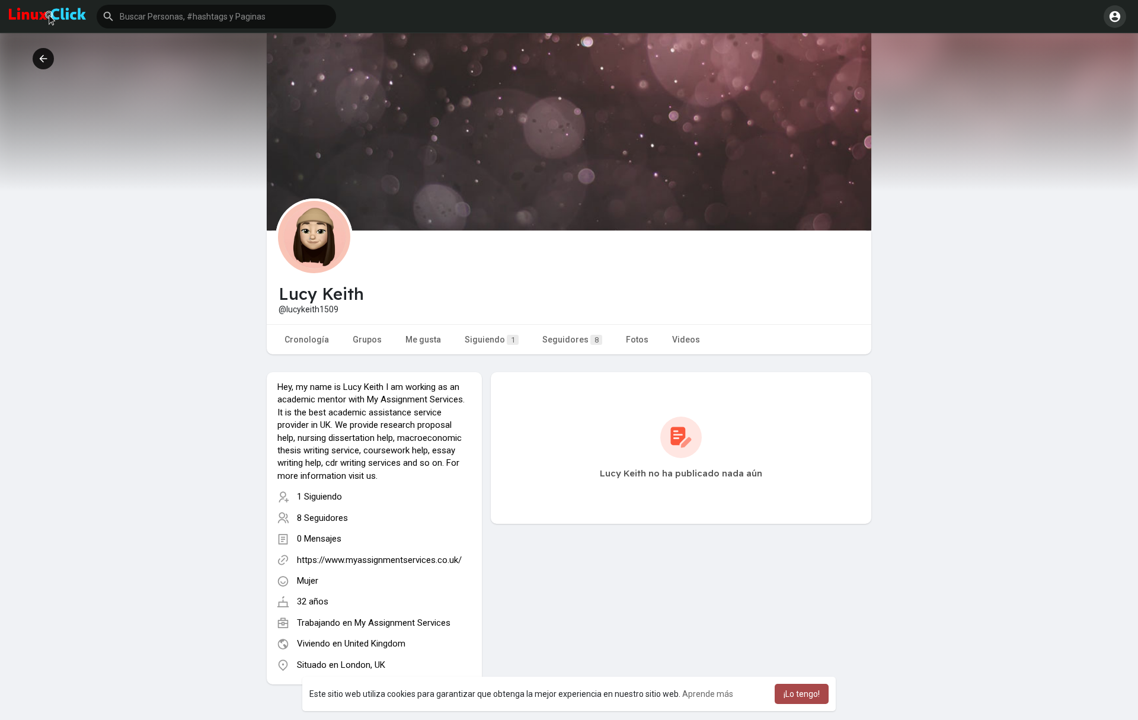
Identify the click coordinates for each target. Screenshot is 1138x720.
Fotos (637, 339)
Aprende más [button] (707, 694)
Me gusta (423, 339)
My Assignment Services (402, 622)
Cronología (306, 339)
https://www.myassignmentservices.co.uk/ (379, 560)
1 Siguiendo (319, 496)
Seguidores (570, 339)
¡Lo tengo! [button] (802, 694)
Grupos (367, 339)
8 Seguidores (322, 518)
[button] (216, 16)
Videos (686, 339)
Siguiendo (490, 339)
